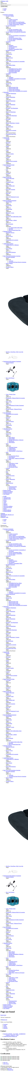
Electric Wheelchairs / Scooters (12, 123)
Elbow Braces (12, 437)
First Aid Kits (9, 425)
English (5, 8)
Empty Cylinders (12, 20)
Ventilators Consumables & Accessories (17, 78)
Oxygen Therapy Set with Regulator (16, 22)
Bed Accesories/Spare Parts (14, 230)
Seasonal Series (12, 488)
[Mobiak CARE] (4, 1)
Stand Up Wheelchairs (11, 112)
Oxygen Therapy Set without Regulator (17, 23)
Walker (7, 146)
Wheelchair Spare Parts (11, 134)
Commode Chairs (10, 182)
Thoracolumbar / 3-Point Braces (15, 451)
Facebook (5, 1024)
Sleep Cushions (9, 263)
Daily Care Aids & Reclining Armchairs (11, 256)
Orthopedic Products (7, 428)
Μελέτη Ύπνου (9, 236)
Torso (7, 443)
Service (4, 500)
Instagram (5, 1028)
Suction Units (9, 83)
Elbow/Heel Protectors (11, 252)
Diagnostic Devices (7, 231)
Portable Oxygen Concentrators (15, 30)
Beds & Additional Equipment (9, 200)
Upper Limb (8, 433)
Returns (5, 508)
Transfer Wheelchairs (10, 97)
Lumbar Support (12, 449)
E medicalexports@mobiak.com (10, 1036)
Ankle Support (12, 464)
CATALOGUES (7, 497)
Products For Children (8, 491)
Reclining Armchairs (10, 257)
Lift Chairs (8, 166)
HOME (5, 496)
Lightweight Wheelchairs (11, 115)
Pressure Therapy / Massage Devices (14, 409)
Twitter (4, 1025)
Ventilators (8, 73)
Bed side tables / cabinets (11, 220)
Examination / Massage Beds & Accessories (15, 398)
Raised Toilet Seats (10, 178)
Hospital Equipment (7, 492)
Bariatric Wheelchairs (10, 104)
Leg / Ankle (8, 459)
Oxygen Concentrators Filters (15, 38)
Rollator (7, 139)
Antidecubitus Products (8, 243)
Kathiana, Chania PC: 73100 (12, 1035)
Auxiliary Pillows (10, 267)
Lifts (7, 169)
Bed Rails (11, 228)
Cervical (8, 430)
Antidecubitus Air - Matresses (12, 244)
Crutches (8, 157)
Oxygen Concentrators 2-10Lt (15, 29)
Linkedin (5, 1026)
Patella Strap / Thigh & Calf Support (16, 458)
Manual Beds (9, 201)
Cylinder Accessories (13, 19)
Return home (3, 1015)
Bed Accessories (9, 224)
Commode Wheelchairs (11, 93)
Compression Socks (10, 475)
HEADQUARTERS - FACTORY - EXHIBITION (14, 1033)
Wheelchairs (6, 92)
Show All (5, 1062)
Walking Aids (6, 137)
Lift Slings (8, 173)
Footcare (8, 468)
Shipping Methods (7, 510)
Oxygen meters (12, 40)
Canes (7, 150)
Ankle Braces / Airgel (13, 463)
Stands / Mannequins (10, 479)
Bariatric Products (7, 490)
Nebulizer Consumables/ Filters (15, 49)
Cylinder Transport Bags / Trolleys (16, 24)
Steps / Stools (9, 401)
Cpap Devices (9, 54)
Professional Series (13, 486)
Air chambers (11, 47)
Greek (4, 10)
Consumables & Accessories (12, 240)
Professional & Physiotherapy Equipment (12, 361)
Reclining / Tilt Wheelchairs (12, 108)
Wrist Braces (11, 441)
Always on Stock (12, 489)
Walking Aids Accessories (11, 161)
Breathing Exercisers (10, 50)
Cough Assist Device (10, 80)
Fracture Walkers (12, 465)
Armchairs (11, 260)
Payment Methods (7, 511)
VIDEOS (5, 505)
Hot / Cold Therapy (10, 378)
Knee (7, 452)
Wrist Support (12, 442)
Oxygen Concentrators (11, 25)
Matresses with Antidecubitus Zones (13, 216)
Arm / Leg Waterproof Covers (12, 196)
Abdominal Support (13, 447)
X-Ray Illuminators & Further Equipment (15, 405)
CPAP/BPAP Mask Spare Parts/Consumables (14, 72)
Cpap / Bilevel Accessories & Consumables (15, 61)
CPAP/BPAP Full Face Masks (15, 68)
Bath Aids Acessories (10, 189)
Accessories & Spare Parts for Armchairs (17, 262)
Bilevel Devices (9, 57)
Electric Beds (9, 205)
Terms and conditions (7, 506)
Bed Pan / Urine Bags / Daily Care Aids (14, 351)
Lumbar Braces (12, 448)
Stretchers (8, 417)
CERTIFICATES (7, 498)
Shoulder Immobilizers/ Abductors (16, 439)
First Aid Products (7, 412)
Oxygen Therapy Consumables (15, 39)
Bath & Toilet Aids (7, 177)
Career (4, 502)
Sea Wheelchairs (9, 126)
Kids (7, 472)
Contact (5, 501)
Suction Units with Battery (14, 89)
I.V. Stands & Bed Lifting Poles (15, 227)
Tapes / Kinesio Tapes (10, 394)
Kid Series (8, 119)
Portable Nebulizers (13, 46)
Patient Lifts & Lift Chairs (8, 164)
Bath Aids (8, 193)
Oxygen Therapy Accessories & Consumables (16, 31)
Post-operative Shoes (13, 467)
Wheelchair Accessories (11, 130)
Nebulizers (8, 41)
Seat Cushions (9, 248)
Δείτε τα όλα (6, 1063)
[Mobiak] (4, 1019)
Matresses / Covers (10, 212)
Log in (4, 523)
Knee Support (12, 457)
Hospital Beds (9, 209)
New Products (6, 494)
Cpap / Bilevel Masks (10, 65)
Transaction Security (7, 507)
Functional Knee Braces (14, 455)
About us (5, 503)
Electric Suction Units (13, 88)
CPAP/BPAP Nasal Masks (14, 70)
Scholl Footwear (9, 483)
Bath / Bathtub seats (10, 185)
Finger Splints (12, 438)
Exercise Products (10, 362)
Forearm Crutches (10, 153)
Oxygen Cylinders (10, 15)
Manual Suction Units (13, 87)
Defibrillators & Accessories (12, 414)
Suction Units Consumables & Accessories (18, 91)
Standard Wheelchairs (10, 100)
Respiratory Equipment (8, 14)
